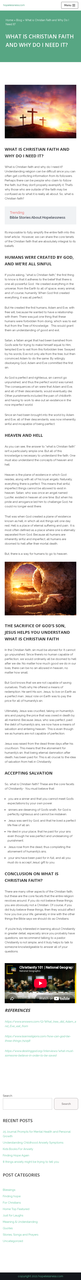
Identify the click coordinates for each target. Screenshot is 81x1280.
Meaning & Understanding (20, 1222)
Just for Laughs (13, 1215)
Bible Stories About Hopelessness (37, 217)
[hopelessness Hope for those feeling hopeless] (15, 5)
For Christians (12, 1202)
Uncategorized (13, 1241)
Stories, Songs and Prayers (20, 1234)
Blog (19, 20)
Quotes (8, 1228)
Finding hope (12, 1196)
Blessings (9, 1190)
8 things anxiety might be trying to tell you (31, 1162)
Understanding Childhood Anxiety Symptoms (33, 1142)
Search (7, 1095)
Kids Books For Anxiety (18, 1149)
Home (9, 20)
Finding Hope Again (16, 1155)
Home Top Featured (16, 1209)
